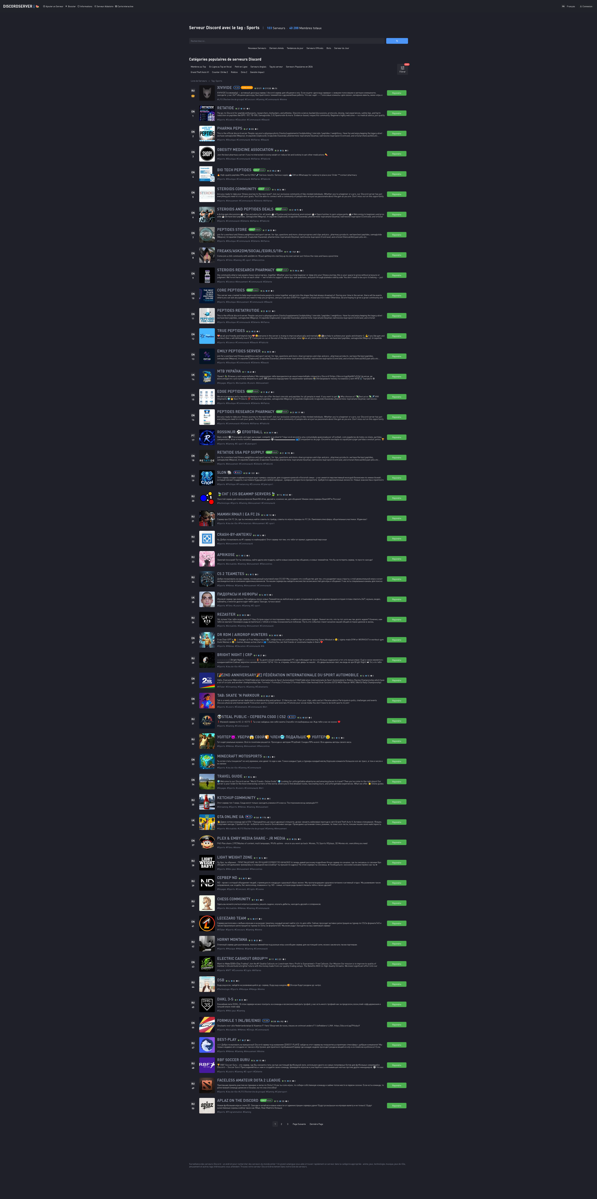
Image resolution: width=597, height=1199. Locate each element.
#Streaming (231, 686)
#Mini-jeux (231, 869)
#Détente (258, 200)
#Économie (255, 484)
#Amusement (232, 200)
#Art (265, 706)
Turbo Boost (247, 87)
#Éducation (240, 119)
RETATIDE (225, 108)
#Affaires (255, 139)
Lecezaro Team (231, 918)
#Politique (231, 484)
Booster (72, 6)
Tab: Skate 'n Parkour (238, 695)
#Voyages (221, 383)
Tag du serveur (276, 66)
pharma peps (229, 128)
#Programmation (234, 1112)
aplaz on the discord (237, 1100)
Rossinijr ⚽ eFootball (240, 432)
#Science (230, 119)
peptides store (232, 229)
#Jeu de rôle (232, 523)
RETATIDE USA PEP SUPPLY (240, 452)
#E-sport (246, 260)
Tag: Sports (216, 80)
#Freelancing (242, 484)
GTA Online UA (230, 816)
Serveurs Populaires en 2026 (299, 66)
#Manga (253, 989)
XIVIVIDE (224, 87)
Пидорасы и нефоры (237, 594)
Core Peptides (231, 290)
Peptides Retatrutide (238, 310)
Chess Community (233, 899)
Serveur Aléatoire (105, 6)
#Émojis (250, 1029)
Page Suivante (299, 1124)
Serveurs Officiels (315, 48)
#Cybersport (251, 443)
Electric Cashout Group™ (242, 958)
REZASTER (226, 614)
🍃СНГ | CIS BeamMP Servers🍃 (246, 494)
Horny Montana (232, 939)
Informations (86, 6)
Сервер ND (227, 877)
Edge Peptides (231, 391)
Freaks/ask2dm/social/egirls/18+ (250, 251)
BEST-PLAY (226, 1039)
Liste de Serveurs (199, 80)
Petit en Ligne (241, 66)
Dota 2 (244, 72)
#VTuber (221, 686)
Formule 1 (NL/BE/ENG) (239, 1020)
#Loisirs (251, 383)
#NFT (228, 970)
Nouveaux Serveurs (257, 48)
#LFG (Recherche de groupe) (230, 99)
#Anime (283, 99)
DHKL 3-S (225, 999)
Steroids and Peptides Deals (245, 209)
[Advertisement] (298, 1139)
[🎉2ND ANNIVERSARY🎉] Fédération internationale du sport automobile (288, 675)
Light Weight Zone (234, 857)
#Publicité (265, 158)
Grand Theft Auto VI (200, 72)
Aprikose (226, 554)
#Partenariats (245, 523)
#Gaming (260, 99)
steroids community (236, 189)
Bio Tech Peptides (234, 170)
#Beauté (265, 119)
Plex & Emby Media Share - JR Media (251, 838)
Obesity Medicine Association (245, 149)
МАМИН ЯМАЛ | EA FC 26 (238, 514)
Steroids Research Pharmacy (245, 270)
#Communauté (272, 99)
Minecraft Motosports (239, 756)
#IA (262, 646)
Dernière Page (316, 1124)
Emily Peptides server (239, 351)
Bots (328, 48)
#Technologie (223, 503)
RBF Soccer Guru (233, 1060)
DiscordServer (21, 6)
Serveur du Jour (341, 48)
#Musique (230, 948)
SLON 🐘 (224, 472)
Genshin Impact (257, 72)
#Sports (221, 119)
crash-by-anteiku (234, 534)
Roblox (234, 72)
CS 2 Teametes (230, 573)
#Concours (250, 99)
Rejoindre (396, 93)
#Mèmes (230, 585)
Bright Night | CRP (234, 654)
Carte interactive (125, 6)
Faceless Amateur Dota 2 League (249, 1080)
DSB (220, 980)
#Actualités (241, 383)
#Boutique (231, 139)
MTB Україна (229, 371)
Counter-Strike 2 (220, 72)
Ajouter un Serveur (54, 6)
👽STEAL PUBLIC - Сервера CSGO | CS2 (251, 716)
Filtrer (403, 68)
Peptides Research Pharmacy (245, 411)
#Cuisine (260, 889)
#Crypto (251, 889)
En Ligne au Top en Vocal (220, 66)
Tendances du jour (295, 48)
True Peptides (231, 330)
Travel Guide (229, 776)
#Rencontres (258, 260)
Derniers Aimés (276, 48)
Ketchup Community (236, 797)
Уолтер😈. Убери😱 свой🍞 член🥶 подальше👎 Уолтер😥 (273, 737)
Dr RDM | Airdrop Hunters (242, 634)
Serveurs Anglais (258, 66)
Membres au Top (198, 66)
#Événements (261, 686)
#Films (229, 260)
